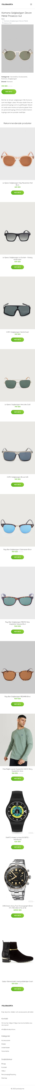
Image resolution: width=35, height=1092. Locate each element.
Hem (3, 19)
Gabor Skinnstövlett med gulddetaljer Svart (17, 981)
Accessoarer (22, 77)
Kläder (3, 1044)
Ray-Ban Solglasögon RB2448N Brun (18, 696)
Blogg (3, 1064)
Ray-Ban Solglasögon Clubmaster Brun (18, 549)
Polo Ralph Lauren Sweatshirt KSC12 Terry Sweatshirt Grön (17, 770)
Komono (4, 79)
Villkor (3, 1071)
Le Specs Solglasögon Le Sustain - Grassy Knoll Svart (17, 258)
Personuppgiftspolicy (8, 1074)
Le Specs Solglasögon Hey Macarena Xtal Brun (17, 184)
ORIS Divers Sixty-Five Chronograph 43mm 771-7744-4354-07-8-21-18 (17, 907)
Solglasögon (12, 79)
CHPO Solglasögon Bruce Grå (17, 477)
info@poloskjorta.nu (8, 1029)
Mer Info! (8, 92)
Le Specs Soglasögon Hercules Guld (17, 404)
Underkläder (5, 1047)
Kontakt (4, 1067)
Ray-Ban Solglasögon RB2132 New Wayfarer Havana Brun (17, 623)
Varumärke (14, 77)
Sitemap (4, 1078)
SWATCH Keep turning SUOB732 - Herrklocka (17, 838)
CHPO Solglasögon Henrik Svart (17, 332)
